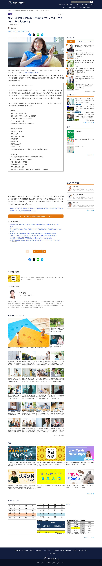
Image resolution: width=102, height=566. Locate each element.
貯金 (23, 31)
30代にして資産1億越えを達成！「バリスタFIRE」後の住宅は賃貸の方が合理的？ (33, 236)
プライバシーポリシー (47, 550)
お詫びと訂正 (84, 550)
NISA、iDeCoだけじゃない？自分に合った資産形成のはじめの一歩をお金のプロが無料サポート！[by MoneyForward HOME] (36, 209)
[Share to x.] (34, 34)
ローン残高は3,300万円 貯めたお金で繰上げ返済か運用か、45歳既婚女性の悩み (33, 233)
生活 (63, 7)
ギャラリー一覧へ (88, 537)
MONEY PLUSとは (19, 550)
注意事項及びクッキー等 (58, 550)
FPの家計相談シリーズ (31, 73)
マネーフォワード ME (51, 553)
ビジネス (68, 7)
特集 (71, 4)
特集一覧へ (90, 155)
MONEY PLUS (10, 10)
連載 (67, 4)
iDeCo (9, 31)
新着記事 (61, 4)
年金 (19, 31)
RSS (79, 550)
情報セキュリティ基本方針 (35, 550)
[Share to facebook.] (29, 34)
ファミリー (90, 7)
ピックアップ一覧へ (88, 122)
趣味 (84, 7)
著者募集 (74, 550)
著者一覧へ (90, 210)
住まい (79, 7)
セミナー (77, 4)
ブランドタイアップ (87, 4)
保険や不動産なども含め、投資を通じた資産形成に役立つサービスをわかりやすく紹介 (35, 240)
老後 (74, 7)
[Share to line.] (38, 34)
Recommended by (57, 435)
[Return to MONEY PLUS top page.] (16, 3)
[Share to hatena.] (42, 34)
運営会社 (26, 550)
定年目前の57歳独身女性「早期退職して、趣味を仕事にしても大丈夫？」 (31, 238)
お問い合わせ (68, 550)
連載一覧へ (90, 493)
